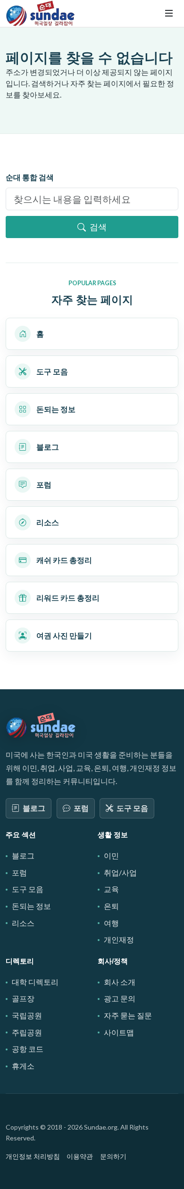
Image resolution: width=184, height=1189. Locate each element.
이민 (111, 855)
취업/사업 (120, 872)
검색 (98, 227)
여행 (111, 922)
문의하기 (113, 1156)
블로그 (34, 807)
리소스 (23, 922)
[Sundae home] (41, 725)
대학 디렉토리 (35, 981)
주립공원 (27, 1032)
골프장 (23, 998)
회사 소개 (119, 981)
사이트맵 (119, 1032)
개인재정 (119, 939)
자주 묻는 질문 (128, 1015)
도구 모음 (132, 807)
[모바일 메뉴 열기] (169, 13)
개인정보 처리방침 (33, 1156)
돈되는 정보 (31, 905)
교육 (111, 888)
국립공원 (27, 1015)
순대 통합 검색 (30, 177)
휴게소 (23, 1065)
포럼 (81, 807)
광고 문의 (119, 998)
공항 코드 (27, 1048)
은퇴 (111, 905)
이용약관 (80, 1156)
